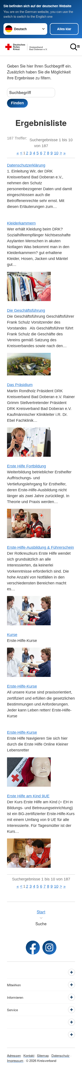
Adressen (14, 1055)
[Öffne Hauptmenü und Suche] (75, 47)
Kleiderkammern (21, 223)
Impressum (15, 1060)
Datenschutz (60, 1055)
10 (56, 153)
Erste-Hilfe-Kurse (22, 686)
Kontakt (28, 1055)
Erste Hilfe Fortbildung (26, 466)
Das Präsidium (20, 385)
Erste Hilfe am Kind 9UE (28, 796)
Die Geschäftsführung (26, 310)
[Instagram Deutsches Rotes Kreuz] (49, 948)
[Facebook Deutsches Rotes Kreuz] (33, 948)
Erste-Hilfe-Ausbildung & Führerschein (40, 547)
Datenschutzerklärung (26, 165)
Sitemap (43, 1055)
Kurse (12, 635)
